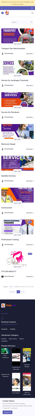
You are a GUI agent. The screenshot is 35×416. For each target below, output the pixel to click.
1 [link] (18, 292)
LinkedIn (12, 329)
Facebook (4, 329)
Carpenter (4, 341)
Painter (21, 339)
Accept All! (7, 412)
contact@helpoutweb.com (9, 324)
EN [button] (32, 8)
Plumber (3, 339)
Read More (29, 53)
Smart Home (13, 339)
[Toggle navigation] (32, 13)
